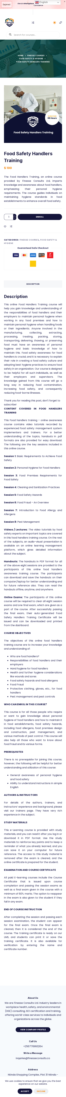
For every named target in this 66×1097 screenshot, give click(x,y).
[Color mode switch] (54, 22)
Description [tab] (32, 284)
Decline (41, 1091)
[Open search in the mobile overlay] (33, 35)
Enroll (40, 216)
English (43, 2)
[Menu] (60, 22)
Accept (25, 1091)
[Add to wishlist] (5, 226)
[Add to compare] (11, 226)
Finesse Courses (29, 239)
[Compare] (33, 22)
